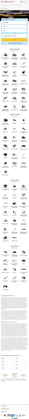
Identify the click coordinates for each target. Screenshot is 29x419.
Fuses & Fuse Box (14, 149)
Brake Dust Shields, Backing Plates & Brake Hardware (23, 233)
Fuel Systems (14, 66)
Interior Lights (14, 166)
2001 (3, 361)
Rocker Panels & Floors (23, 273)
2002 (17, 358)
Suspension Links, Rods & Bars (14, 233)
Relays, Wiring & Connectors (14, 141)
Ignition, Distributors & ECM (5, 58)
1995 (17, 368)
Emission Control (5, 101)
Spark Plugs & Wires (24, 83)
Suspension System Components (23, 215)
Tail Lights (23, 123)
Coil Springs (5, 215)
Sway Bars (14, 197)
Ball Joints (14, 215)
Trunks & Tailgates (23, 255)
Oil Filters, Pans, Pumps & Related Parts (5, 84)
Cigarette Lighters (5, 174)
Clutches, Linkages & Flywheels (5, 93)
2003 (3, 358)
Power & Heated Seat (5, 141)
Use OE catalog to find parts (15, 43)
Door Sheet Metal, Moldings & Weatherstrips (14, 264)
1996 (3, 368)
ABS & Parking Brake (5, 233)
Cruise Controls (5, 149)
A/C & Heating (23, 75)
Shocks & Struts (5, 223)
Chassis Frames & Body (14, 281)
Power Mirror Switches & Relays (5, 167)
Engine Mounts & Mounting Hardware (5, 110)
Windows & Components (5, 264)
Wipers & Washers (5, 272)
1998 (3, 364)
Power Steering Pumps (14, 190)
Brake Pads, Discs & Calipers (24, 207)
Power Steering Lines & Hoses (24, 224)
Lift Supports (5, 280)
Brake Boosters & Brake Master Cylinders (14, 207)
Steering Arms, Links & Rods (5, 198)
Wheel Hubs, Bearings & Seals (23, 101)
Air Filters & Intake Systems (5, 67)
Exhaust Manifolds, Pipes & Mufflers (23, 110)
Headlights (14, 123)
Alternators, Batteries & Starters (5, 124)
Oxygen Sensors (14, 109)
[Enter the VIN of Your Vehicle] (14, 36)
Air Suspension (5, 240)
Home (2, 8)
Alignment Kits (14, 240)
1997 (17, 364)
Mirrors (14, 272)
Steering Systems (23, 189)
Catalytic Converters (14, 76)
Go (14, 39)
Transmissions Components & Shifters (14, 93)
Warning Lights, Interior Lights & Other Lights (24, 167)
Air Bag (5, 157)
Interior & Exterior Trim (5, 256)
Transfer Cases (14, 101)
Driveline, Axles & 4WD (23, 67)
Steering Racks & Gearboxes (14, 224)
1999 (17, 361)
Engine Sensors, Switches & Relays (5, 76)
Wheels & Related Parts (5, 190)
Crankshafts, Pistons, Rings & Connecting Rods (23, 93)
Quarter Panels (5, 289)
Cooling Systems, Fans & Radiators (14, 58)
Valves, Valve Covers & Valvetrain (23, 58)
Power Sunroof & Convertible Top (14, 158)
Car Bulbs (23, 157)
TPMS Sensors (5, 131)
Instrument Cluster (23, 149)
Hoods (23, 263)
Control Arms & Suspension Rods (23, 198)
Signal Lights (14, 131)
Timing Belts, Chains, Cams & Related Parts (14, 84)
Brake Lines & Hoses (5, 207)
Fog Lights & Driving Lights (23, 132)
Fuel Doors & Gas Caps (23, 281)
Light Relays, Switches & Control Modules (23, 141)
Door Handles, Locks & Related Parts (14, 256)
